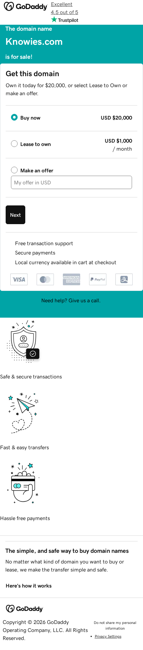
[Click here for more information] (122, 262)
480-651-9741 (71, 308)
